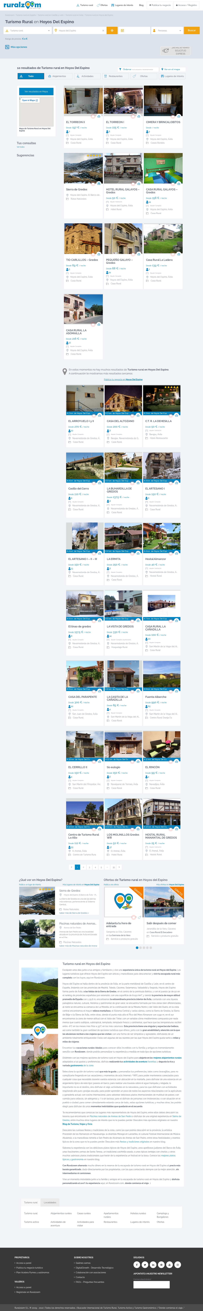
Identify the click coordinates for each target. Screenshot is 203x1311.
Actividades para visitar (85, 1223)
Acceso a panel (23, 1263)
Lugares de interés (124, 5)
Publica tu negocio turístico (29, 1268)
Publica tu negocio (161, 5)
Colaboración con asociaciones (91, 1272)
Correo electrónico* (142, 1279)
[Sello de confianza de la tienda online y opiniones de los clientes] (85, 1291)
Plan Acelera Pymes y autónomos (32, 1272)
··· (107, 867)
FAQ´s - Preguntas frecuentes (90, 1282)
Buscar (192, 30)
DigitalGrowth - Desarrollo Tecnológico (94, 1268)
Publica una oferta (111, 885)
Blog (141, 5)
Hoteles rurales (138, 1213)
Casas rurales (84, 1213)
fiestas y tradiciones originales (134, 1142)
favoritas (139, 1061)
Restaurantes (110, 1222)
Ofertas (104, 5)
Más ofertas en (170, 885)
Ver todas (21, 147)
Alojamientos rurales (61, 1213)
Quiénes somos (83, 1263)
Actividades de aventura (58, 1223)
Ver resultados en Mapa (36, 91)
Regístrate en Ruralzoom (28, 1292)
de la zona (81, 1065)
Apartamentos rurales (111, 1214)
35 (114, 867)
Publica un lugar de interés (30, 885)
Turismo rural (86, 5)
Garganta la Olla (114, 932)
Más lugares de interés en (81, 885)
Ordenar (138, 69)
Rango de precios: (13, 39)
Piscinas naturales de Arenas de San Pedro (111, 1116)
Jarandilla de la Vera (157, 929)
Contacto (80, 1277)
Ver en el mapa (172, 69)
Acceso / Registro (187, 5)
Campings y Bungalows (163, 1214)
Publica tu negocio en (123, 379)
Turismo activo (31, 1222)
